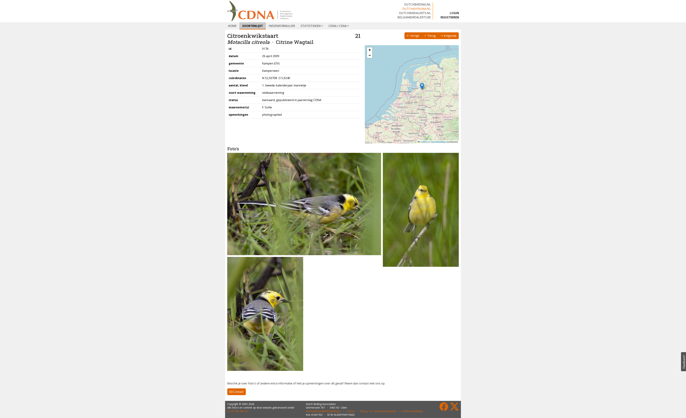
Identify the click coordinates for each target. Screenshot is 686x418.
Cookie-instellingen (412, 411)
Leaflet (423, 141)
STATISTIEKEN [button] (311, 26)
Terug (431, 36)
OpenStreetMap (438, 141)
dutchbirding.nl (417, 4)
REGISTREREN (450, 17)
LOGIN (454, 13)
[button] (422, 86)
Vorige (414, 36)
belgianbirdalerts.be (414, 17)
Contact (237, 392)
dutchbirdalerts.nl (415, 13)
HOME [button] (232, 26)
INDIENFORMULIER (282, 26)
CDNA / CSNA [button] (338, 26)
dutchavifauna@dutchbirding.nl (323, 411)
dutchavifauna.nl (416, 9)
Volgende (449, 36)
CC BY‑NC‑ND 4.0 (237, 411)
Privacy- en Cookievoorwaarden (378, 411)
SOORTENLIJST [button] (252, 26)
